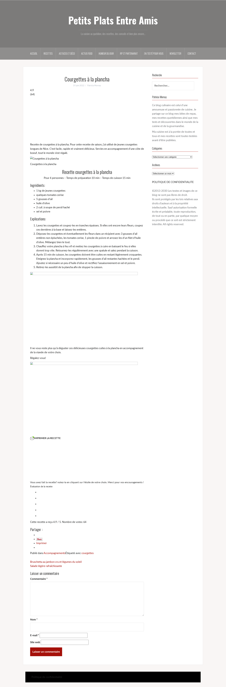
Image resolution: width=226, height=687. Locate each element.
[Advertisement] (87, 119)
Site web (35, 642)
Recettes (48, 53)
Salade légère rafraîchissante (46, 566)
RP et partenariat (129, 53)
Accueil (33, 53)
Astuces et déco (67, 53)
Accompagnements (54, 553)
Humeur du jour (106, 53)
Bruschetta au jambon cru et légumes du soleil (56, 562)
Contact (192, 53)
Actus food (86, 53)
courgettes (87, 553)
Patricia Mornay (94, 86)
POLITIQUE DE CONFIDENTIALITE (173, 182)
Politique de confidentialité (47, 677)
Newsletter (175, 53)
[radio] (90, 492)
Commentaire (39, 579)
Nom (34, 619)
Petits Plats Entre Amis (113, 20)
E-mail (34, 635)
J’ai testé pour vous (153, 53)
